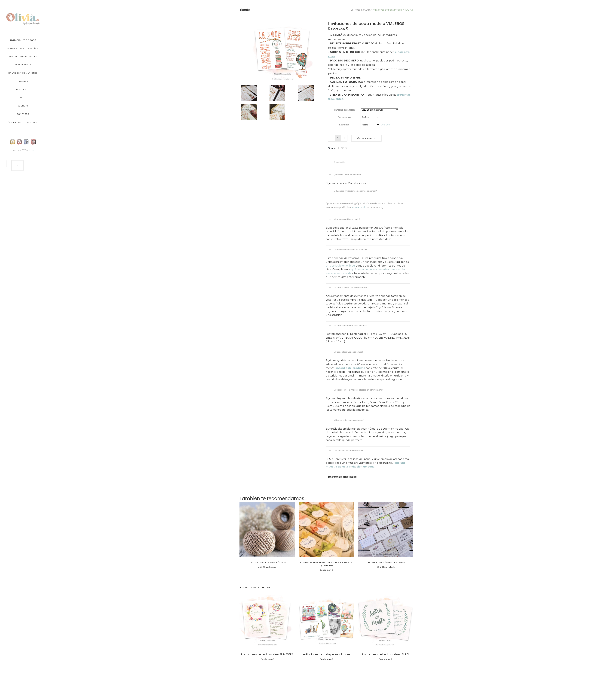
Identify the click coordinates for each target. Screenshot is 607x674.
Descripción (339, 162)
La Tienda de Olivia (360, 10)
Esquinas (344, 124)
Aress (31, 150)
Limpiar (384, 124)
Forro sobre (344, 117)
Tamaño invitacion (344, 110)
